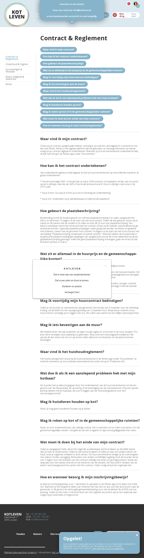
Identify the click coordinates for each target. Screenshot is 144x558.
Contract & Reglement (12, 57)
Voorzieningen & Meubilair (14, 70)
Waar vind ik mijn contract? (58, 49)
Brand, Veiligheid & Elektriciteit (15, 78)
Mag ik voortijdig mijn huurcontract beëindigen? (70, 77)
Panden (38, 15)
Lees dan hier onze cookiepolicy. (108, 548)
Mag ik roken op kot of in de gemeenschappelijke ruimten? (76, 111)
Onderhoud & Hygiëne (17, 64)
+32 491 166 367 (40, 516)
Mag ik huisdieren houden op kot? (62, 104)
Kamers (37, 534)
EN (126, 6)
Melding (121, 15)
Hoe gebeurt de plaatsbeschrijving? (63, 63)
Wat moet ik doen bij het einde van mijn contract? (72, 118)
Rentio (9, 84)
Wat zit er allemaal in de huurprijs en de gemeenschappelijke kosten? (82, 70)
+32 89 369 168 (38, 514)
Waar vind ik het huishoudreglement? (64, 90)
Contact (133, 15)
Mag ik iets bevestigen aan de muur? (64, 84)
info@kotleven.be (39, 519)
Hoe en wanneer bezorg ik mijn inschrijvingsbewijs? (72, 125)
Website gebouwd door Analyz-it (20, 552)
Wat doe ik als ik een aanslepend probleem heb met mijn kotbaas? (81, 98)
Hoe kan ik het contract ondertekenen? (65, 56)
